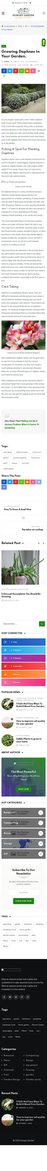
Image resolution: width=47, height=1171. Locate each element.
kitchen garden (23, 735)
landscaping (23, 935)
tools (34, 941)
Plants (5, 941)
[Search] (44, 13)
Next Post (36, 526)
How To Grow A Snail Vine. (18, 509)
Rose (14, 941)
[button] (39, 543)
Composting (21, 698)
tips (27, 941)
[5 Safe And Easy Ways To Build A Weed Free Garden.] (7, 704)
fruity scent (37, 452)
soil (37, 718)
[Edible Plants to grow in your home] (7, 740)
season (14, 140)
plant (5, 463)
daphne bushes (22, 452)
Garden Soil (28, 700)
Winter (5, 946)
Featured (5, 589)
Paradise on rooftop (32, 530)
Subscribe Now (24, 901)
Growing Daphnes (20, 458)
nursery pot (35, 458)
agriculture (7, 924)
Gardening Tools (9, 930)
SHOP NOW (23, 789)
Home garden (25, 930)
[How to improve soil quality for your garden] (7, 722)
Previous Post (13, 506)
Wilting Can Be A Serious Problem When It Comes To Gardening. (21, 424)
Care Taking (7, 452)
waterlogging (8, 469)
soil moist (25, 463)
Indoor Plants (16, 589)
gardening (40, 924)
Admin (6, 61)
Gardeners (28, 924)
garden (6, 458)
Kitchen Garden (9, 935)
